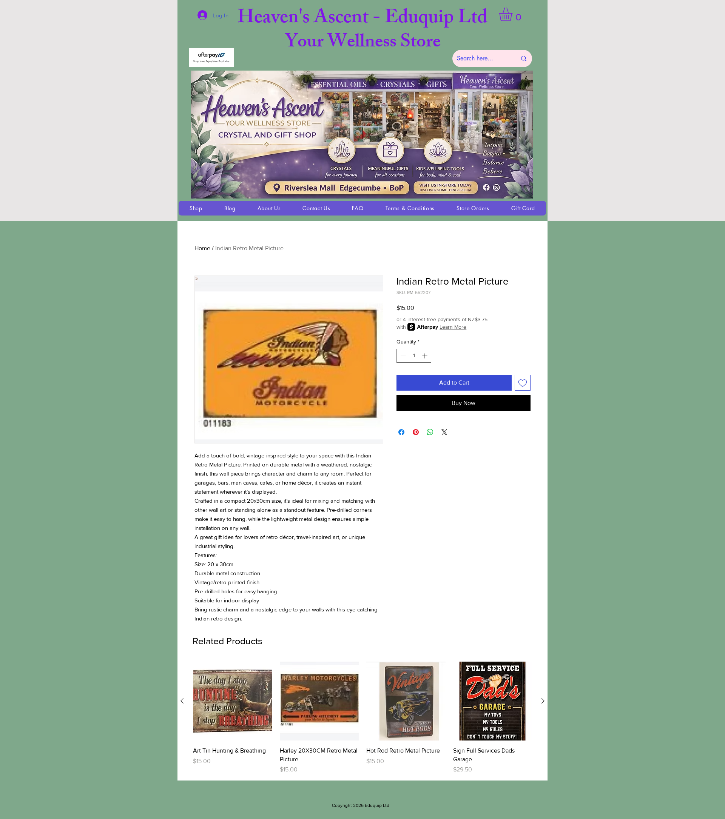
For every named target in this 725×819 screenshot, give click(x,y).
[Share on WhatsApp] (430, 432)
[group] (362, 717)
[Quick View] (232, 701)
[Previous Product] (182, 700)
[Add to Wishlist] (523, 383)
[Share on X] (444, 432)
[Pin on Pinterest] (415, 432)
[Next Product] (543, 700)
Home (202, 248)
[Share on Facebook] (401, 432)
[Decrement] (402, 355)
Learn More (453, 327)
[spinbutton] (414, 355)
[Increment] (425, 355)
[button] (513, 14)
